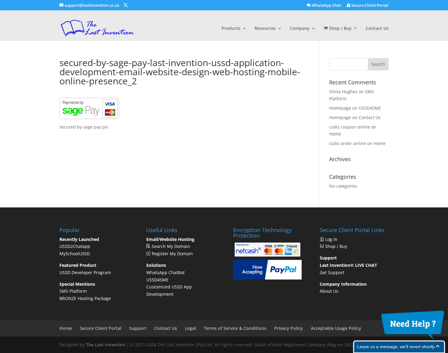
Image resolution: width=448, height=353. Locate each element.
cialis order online (347, 143)
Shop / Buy (340, 28)
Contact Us (377, 28)
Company (300, 28)
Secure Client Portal (369, 5)
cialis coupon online (349, 127)
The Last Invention (105, 345)
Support (137, 328)
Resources (265, 28)
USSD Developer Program (85, 272)
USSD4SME (370, 108)
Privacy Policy (288, 328)
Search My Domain (170, 246)
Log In (332, 239)
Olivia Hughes (343, 91)
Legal (190, 328)
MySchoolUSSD (74, 253)
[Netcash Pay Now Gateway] (267, 256)
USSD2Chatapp (74, 246)
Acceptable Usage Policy (336, 328)
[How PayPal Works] (267, 278)
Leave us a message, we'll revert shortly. (396, 346)
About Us (329, 291)
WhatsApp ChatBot (165, 272)
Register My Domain (172, 253)
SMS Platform (73, 291)
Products (231, 28)
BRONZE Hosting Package (85, 298)
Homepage (340, 108)
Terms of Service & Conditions (235, 328)
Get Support (332, 272)
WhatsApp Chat (326, 5)
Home (335, 134)
